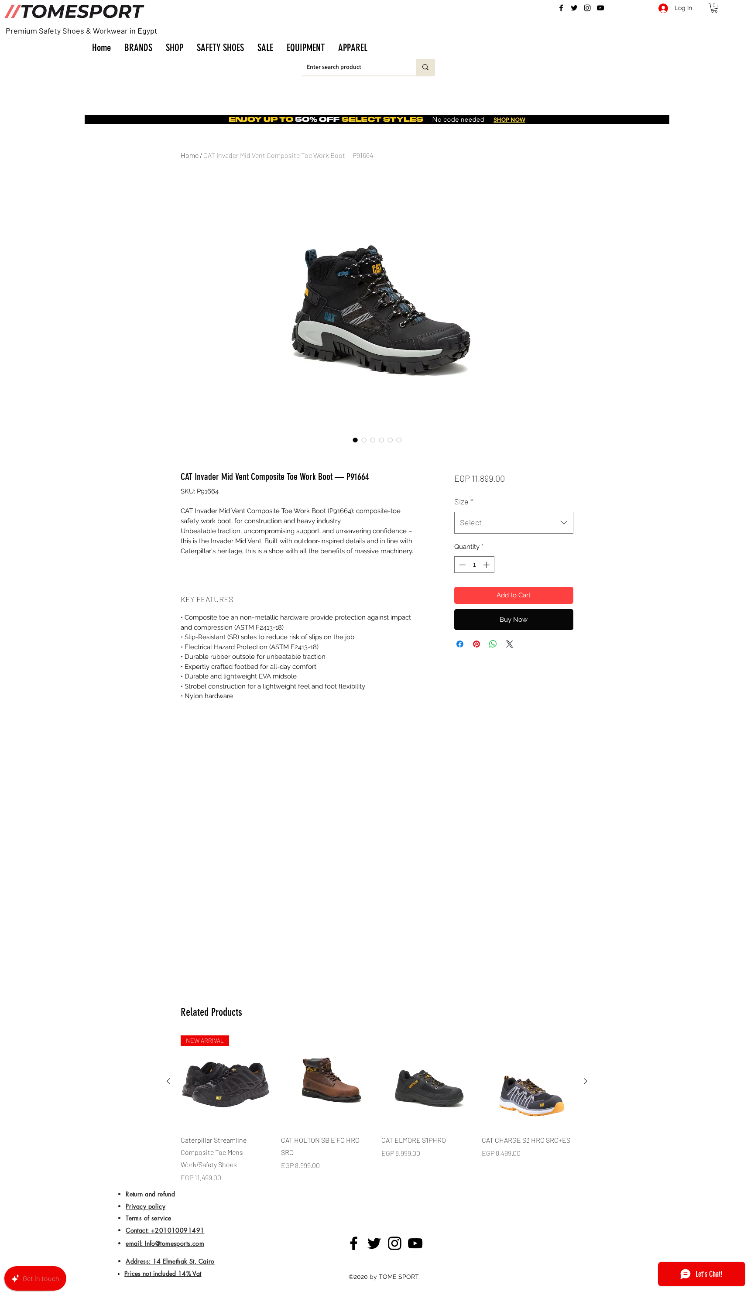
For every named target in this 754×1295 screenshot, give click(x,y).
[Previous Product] (168, 1081)
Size (463, 501)
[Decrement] (461, 565)
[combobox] (513, 523)
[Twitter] (574, 7)
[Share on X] (509, 644)
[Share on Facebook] (460, 644)
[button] (138, 48)
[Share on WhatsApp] (493, 644)
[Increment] (487, 565)
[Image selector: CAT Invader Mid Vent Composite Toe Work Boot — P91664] (355, 439)
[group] (377, 1109)
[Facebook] (561, 7)
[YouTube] (600, 7)
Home (190, 155)
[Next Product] (585, 1081)
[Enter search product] (425, 67)
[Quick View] (327, 1081)
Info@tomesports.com (174, 1243)
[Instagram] (587, 7)
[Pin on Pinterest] (476, 644)
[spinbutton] (474, 565)
